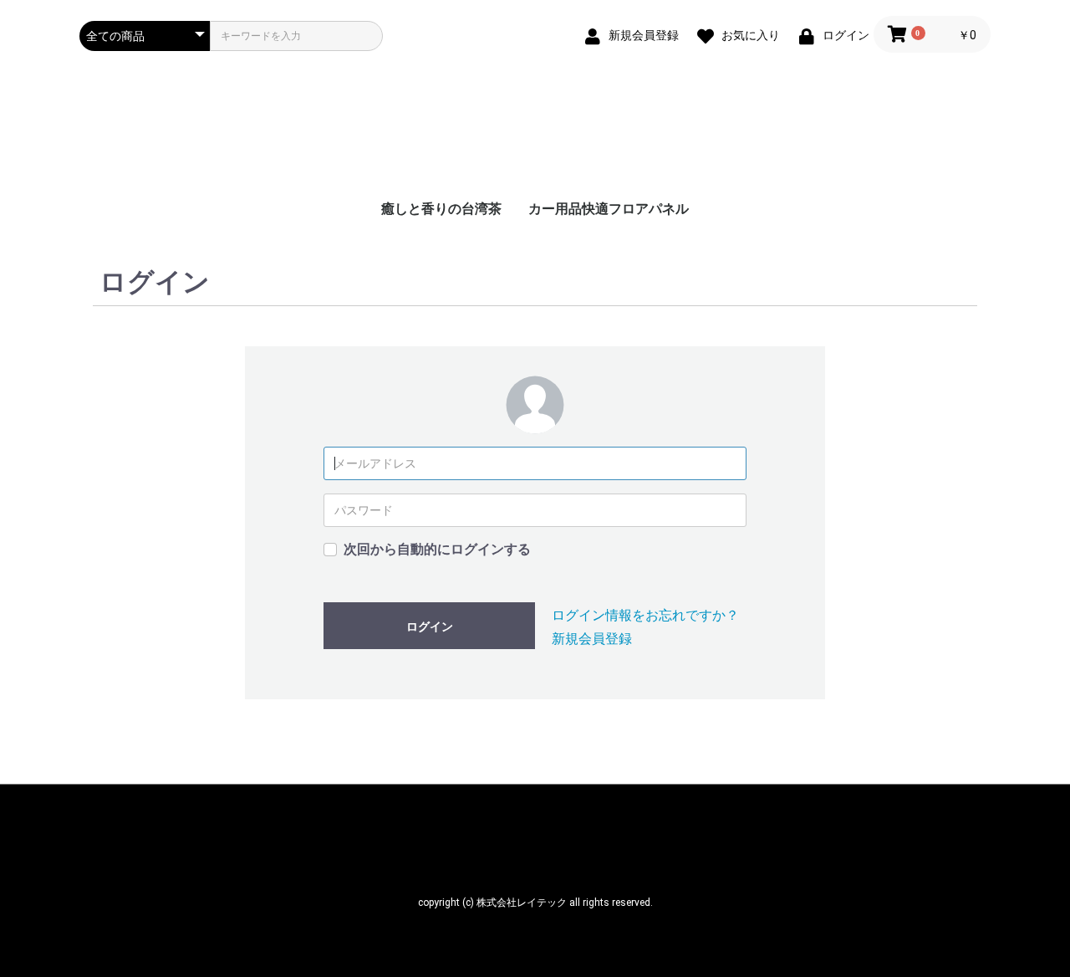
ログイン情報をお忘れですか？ (645, 615)
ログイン (429, 626)
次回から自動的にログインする (437, 549)
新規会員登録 (592, 639)
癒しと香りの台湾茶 (441, 209)
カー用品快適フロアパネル (608, 209)
